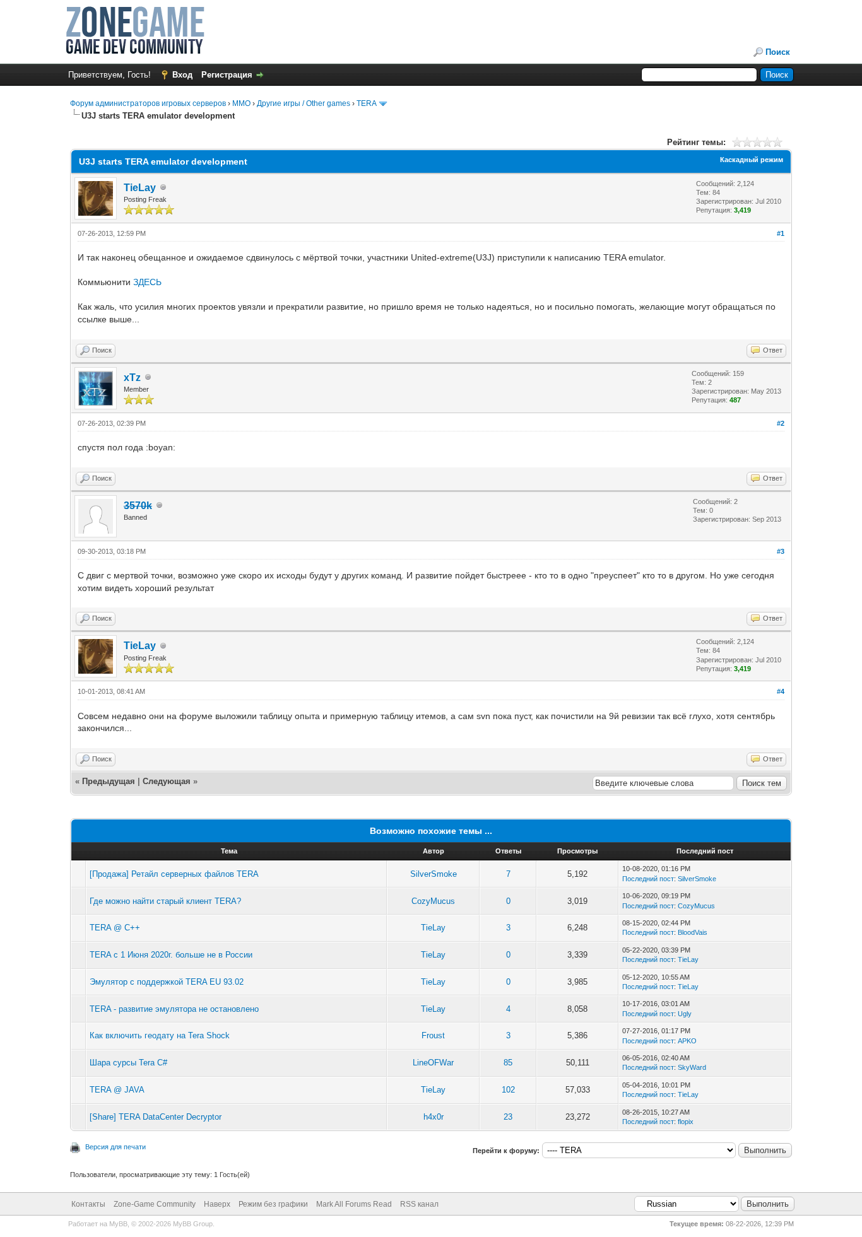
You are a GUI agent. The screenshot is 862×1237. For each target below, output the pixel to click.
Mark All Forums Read (354, 1204)
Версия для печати (115, 1147)
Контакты (88, 1204)
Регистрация (226, 74)
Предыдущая (108, 781)
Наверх (217, 1204)
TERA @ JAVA (117, 1089)
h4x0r (433, 1117)
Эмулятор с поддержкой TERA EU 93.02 (167, 982)
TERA (366, 103)
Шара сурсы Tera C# (128, 1062)
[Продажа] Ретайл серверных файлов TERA (174, 874)
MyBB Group (193, 1224)
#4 (780, 691)
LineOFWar (433, 1062)
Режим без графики (273, 1204)
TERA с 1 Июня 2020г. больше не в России (171, 954)
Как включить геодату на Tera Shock (160, 1035)
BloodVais (692, 932)
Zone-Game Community (155, 1204)
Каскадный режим (751, 159)
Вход (182, 74)
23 (508, 1117)
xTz (132, 377)
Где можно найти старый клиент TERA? (165, 901)
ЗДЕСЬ (147, 282)
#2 (780, 423)
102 (508, 1089)
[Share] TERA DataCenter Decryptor (155, 1117)
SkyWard (692, 1067)
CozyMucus (433, 901)
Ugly (685, 1013)
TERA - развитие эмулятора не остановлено (174, 1009)
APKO (687, 1041)
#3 (780, 551)
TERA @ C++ (115, 927)
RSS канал (419, 1204)
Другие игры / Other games (303, 103)
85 (508, 1062)
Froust (433, 1035)
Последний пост (648, 878)
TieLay (140, 187)
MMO (241, 103)
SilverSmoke (433, 874)
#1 (780, 233)
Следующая (168, 781)
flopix (686, 1121)
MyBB (118, 1224)
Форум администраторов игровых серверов (148, 103)
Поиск (777, 52)
